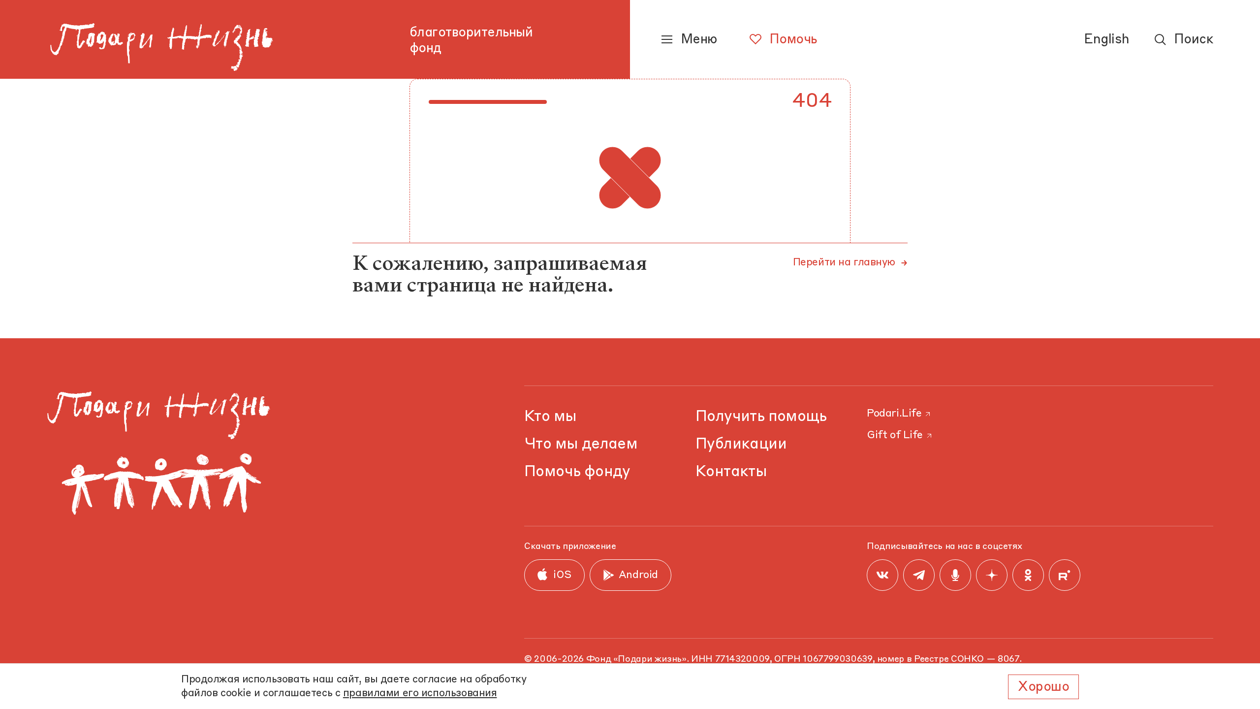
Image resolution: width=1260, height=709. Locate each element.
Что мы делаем (580, 444)
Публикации (741, 444)
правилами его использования (420, 693)
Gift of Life (895, 435)
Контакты (731, 472)
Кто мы (550, 416)
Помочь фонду (577, 472)
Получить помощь (761, 416)
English (1106, 39)
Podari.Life (894, 414)
